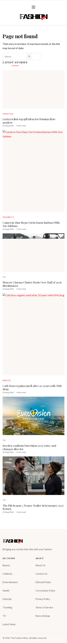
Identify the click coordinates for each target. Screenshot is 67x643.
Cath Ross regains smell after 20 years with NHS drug (32, 387)
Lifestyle (8, 114)
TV (4, 277)
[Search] (29, 56)
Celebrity (8, 217)
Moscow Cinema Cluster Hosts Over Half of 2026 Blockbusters (32, 284)
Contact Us (41, 573)
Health (7, 380)
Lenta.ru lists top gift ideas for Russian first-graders (29, 120)
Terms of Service (44, 607)
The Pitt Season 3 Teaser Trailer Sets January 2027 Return (33, 507)
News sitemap (42, 615)
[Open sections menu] (33, 7)
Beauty (6, 565)
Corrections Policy (45, 590)
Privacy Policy (42, 599)
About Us (40, 565)
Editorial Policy (43, 582)
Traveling (7, 607)
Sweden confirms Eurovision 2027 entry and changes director (29, 447)
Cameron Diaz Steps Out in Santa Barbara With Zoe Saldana (31, 224)
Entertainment (10, 582)
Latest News (9, 624)
